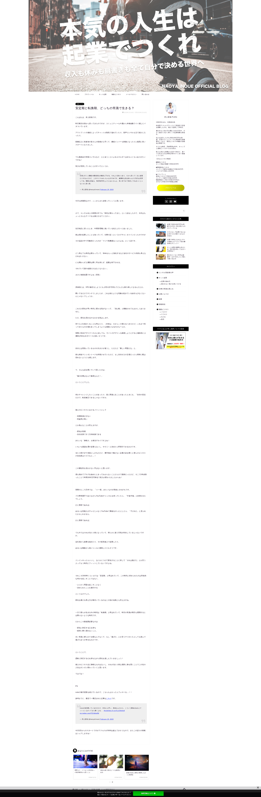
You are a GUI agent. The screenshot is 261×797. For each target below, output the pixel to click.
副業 (160, 299)
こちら (108, 698)
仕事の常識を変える (166, 289)
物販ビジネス (116, 94)
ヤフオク (164, 314)
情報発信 (162, 304)
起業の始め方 (165, 281)
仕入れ (163, 317)
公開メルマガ (79, 104)
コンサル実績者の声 (166, 272)
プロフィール (89, 94)
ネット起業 (103, 94)
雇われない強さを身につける (171, 284)
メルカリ (164, 312)
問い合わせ (145, 94)
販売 (162, 319)
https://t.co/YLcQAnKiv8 (116, 710)
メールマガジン (131, 94)
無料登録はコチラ (147, 793)
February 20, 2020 (106, 719)
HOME (77, 94)
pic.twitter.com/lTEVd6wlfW (89, 713)
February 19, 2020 (106, 189)
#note (106, 710)
